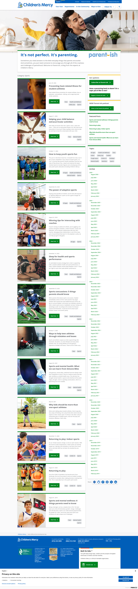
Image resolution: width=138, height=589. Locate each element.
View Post (53, 101)
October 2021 (95, 367)
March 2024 (94, 271)
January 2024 (95, 277)
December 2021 (95, 361)
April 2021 (94, 386)
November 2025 (95, 202)
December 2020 (95, 402)
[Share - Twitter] (111, 482)
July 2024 (93, 258)
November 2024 (95, 246)
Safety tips (72, 104)
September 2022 (95, 330)
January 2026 (95, 196)
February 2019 (95, 473)
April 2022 (94, 346)
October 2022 (95, 327)
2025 (90, 200)
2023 (90, 281)
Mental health (77, 137)
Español (58, 1)
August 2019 (94, 455)
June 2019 (94, 461)
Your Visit (59, 6)
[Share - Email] (94, 482)
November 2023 (95, 286)
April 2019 (94, 467)
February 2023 (95, 314)
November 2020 (95, 405)
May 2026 (94, 183)
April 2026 (94, 187)
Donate (77, 1)
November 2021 (95, 364)
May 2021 (94, 383)
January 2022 (95, 355)
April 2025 (94, 227)
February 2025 (95, 233)
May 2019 (94, 464)
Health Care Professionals (99, 1)
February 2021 (95, 392)
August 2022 (94, 333)
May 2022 (94, 342)
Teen (66, 102)
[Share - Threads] (107, 482)
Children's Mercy (22, 534)
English (4, 571)
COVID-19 (72, 456)
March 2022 (94, 349)
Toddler (108, 155)
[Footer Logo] (27, 539)
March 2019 (94, 470)
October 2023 (95, 289)
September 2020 (95, 411)
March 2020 (94, 430)
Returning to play (95, 125)
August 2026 (94, 174)
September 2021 (95, 371)
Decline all (126, 580)
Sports (79, 104)
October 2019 (95, 448)
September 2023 (95, 293)
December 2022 (95, 321)
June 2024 (94, 261)
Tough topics (94, 158)
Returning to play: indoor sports (99, 129)
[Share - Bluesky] (98, 482)
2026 (90, 172)
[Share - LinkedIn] (115, 482)
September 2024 (95, 252)
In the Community (82, 6)
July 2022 (93, 336)
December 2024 (95, 243)
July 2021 (93, 377)
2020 (90, 400)
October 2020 (95, 408)
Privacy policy (22, 583)
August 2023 (94, 296)
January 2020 (95, 436)
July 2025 (93, 218)
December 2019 (95, 442)
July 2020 (93, 417)
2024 (90, 241)
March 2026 (94, 190)
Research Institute (85, 1)
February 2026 (95, 193)
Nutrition (104, 161)
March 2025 (94, 230)
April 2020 (94, 427)
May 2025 (94, 224)
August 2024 (94, 255)
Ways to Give (96, 6)
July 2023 (93, 299)
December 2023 (95, 283)
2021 (90, 359)
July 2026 (93, 177)
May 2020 (94, 423)
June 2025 (94, 221)
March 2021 (94, 389)
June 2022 (94, 339)
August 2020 (94, 414)
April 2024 (94, 268)
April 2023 (94, 308)
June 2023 (94, 302)
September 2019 (95, 452)
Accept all (126, 577)
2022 (90, 319)
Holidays (112, 158)
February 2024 (95, 274)
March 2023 (94, 311)
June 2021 (94, 380)
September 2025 (95, 212)
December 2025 (95, 205)
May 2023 (94, 305)
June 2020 (94, 420)
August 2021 (94, 374)
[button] (119, 7)
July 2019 (93, 458)
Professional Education (113, 1)
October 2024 (95, 249)
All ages (65, 172)
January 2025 (95, 236)
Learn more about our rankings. (66, 555)
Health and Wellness (75, 102)
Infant (92, 155)
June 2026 (94, 180)
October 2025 (95, 208)
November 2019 (95, 445)
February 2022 (95, 352)
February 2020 (95, 433)
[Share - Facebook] (103, 482)
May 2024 (94, 265)
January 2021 (95, 395)
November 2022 (95, 324)
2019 (90, 440)
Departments (69, 6)
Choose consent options (8, 583)
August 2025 (94, 215)
